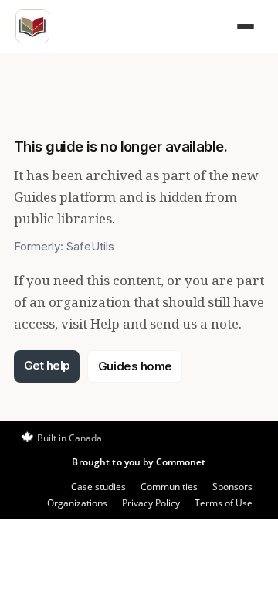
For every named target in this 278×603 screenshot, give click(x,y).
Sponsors (232, 486)
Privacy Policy (151, 502)
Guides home (135, 366)
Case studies (98, 486)
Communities (169, 486)
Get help (47, 365)
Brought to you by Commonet (138, 461)
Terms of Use (224, 502)
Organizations (77, 502)
